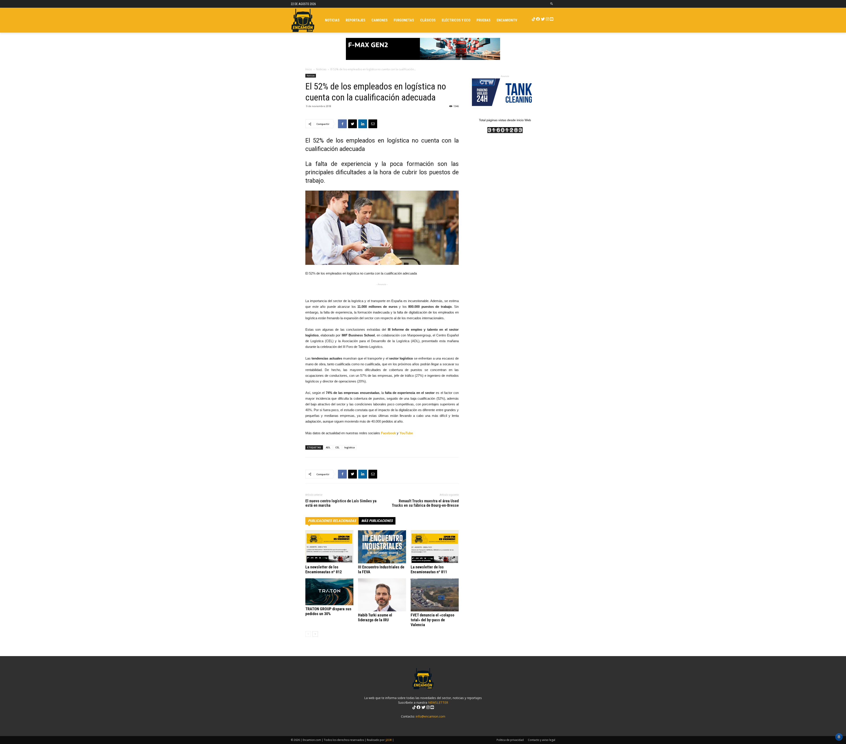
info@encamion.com (430, 716)
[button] (551, 3)
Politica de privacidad (510, 740)
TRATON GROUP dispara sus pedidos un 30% (328, 611)
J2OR (389, 740)
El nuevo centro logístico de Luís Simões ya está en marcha (341, 503)
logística (349, 447)
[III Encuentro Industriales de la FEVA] (382, 546)
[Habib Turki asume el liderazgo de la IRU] (382, 594)
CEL (337, 447)
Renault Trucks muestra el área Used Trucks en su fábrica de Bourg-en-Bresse (425, 503)
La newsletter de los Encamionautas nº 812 (323, 569)
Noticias (321, 69)
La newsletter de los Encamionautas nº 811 (429, 569)
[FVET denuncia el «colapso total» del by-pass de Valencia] (435, 594)
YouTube (406, 433)
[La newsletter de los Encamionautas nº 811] (435, 546)
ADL (328, 447)
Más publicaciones (377, 521)
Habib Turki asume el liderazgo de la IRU (375, 617)
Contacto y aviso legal (541, 740)
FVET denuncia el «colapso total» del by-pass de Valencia (432, 620)
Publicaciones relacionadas (332, 521)
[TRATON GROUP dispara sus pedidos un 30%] (329, 591)
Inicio (308, 69)
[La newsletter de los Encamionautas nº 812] (329, 546)
